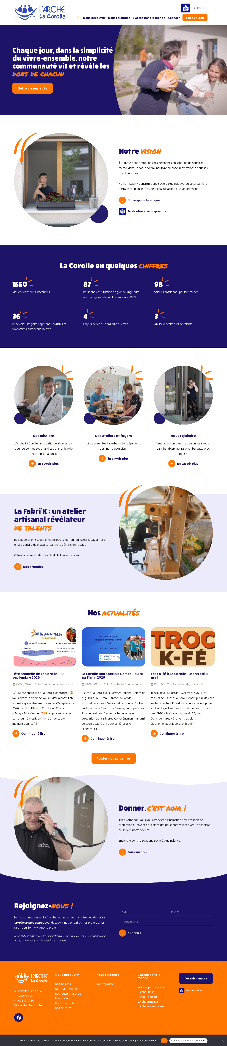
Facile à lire (199, 8)
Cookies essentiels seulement (188, 1040)
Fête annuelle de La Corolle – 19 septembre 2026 (38, 675)
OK (164, 1040)
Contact (174, 18)
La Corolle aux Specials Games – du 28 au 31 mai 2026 (112, 675)
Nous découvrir (94, 18)
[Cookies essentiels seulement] (222, 1040)
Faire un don (195, 18)
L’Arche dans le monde (149, 18)
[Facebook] (18, 1017)
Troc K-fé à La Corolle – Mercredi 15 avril (179, 675)
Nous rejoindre (119, 18)
